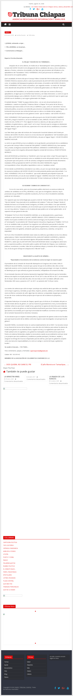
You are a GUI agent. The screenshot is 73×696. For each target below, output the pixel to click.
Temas (6, 662)
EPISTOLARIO (7, 575)
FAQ (5, 671)
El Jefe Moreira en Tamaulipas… (55, 364)
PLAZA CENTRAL (8, 581)
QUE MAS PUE (7, 584)
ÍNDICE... (8, 32)
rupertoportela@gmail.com (39, 351)
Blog (5, 674)
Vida (28, 668)
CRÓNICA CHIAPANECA (10, 548)
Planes (6, 677)
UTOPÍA (5, 554)
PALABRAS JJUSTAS (9, 563)
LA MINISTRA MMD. (12, 376)
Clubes (29, 671)
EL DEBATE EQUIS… (9, 569)
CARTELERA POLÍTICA (10, 542)
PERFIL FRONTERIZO (9, 572)
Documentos (8, 668)
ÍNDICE (5, 560)
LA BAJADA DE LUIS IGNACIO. (56, 377)
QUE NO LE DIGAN (9, 590)
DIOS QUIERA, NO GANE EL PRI (17, 364)
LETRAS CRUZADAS (9, 578)
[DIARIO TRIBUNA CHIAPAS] (5, 24)
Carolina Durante (21, 35)
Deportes (30, 665)
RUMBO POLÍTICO (9, 566)
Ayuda (6, 665)
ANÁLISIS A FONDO (9, 551)
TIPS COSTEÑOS (8, 545)
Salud (28, 662)
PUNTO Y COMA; (8, 557)
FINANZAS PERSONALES (11, 587)
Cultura (29, 674)
